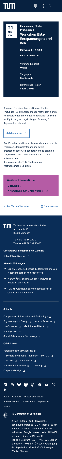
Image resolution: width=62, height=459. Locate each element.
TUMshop (37, 365)
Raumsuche (26, 360)
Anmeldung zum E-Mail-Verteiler (27, 190)
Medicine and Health (35, 326)
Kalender (33, 355)
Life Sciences (10, 326)
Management (10, 331)
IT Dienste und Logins (14, 355)
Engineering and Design (16, 321)
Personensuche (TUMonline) (18, 350)
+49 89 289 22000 (31, 243)
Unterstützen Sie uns (14, 256)
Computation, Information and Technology (25, 316)
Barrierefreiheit (11, 401)
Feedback (17, 396)
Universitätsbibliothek (15, 365)
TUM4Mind (15, 186)
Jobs (6, 396)
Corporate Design (12, 370)
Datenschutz (28, 401)
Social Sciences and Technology (20, 336)
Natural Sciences (44, 321)
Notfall (7, 406)
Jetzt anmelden (14, 133)
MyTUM (45, 355)
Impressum (43, 401)
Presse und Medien (34, 396)
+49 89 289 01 (29, 239)
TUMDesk (8, 360)
